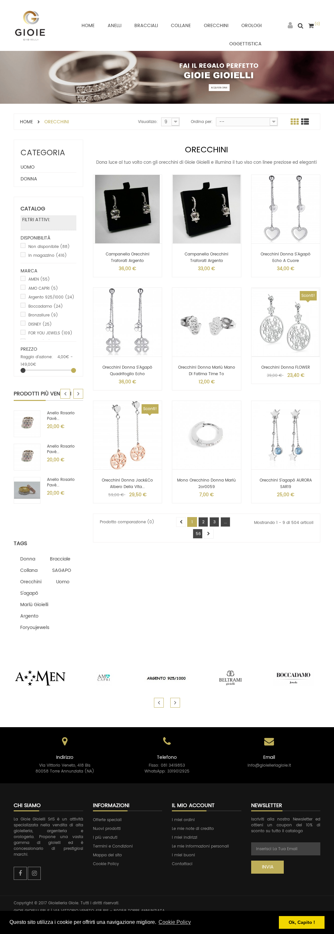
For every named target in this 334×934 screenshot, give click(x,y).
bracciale (60, 559)
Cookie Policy (106, 864)
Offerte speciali (107, 820)
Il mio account (193, 805)
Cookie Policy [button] (175, 922)
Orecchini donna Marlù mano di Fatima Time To (206, 370)
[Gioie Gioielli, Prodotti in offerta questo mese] (167, 77)
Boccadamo (45, 306)
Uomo (28, 167)
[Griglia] (294, 121)
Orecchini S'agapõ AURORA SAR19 (286, 483)
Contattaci (182, 864)
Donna (29, 179)
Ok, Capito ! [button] (302, 922)
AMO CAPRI (43, 288)
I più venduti (105, 837)
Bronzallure (43, 315)
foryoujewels (34, 627)
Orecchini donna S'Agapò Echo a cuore (286, 257)
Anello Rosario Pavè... (61, 416)
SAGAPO (61, 570)
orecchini (30, 582)
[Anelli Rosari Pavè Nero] (27, 457)
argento (29, 616)
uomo (62, 582)
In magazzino (47, 256)
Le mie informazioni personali (200, 846)
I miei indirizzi (184, 837)
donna (27, 559)
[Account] (290, 26)
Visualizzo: (148, 122)
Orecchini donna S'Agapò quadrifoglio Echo (127, 370)
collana (29, 570)
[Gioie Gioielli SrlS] (30, 25)
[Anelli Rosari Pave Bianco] (27, 490)
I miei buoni (183, 855)
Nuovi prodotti (107, 829)
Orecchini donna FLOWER (285, 367)
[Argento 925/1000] (167, 678)
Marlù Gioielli (34, 604)
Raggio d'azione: (37, 357)
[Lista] (305, 121)
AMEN (39, 279)
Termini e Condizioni (113, 846)
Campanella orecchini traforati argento (127, 257)
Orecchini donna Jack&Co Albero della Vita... (127, 483)
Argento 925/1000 (51, 297)
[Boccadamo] (293, 678)
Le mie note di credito (193, 829)
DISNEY (40, 324)
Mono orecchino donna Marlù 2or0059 (206, 483)
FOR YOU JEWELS (50, 333)
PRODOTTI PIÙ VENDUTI (42, 394)
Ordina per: (202, 122)
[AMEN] (40, 678)
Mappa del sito (107, 855)
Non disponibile (49, 247)
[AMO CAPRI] (103, 678)
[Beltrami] (230, 678)
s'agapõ (29, 593)
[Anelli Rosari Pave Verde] (27, 424)
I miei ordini (183, 820)
